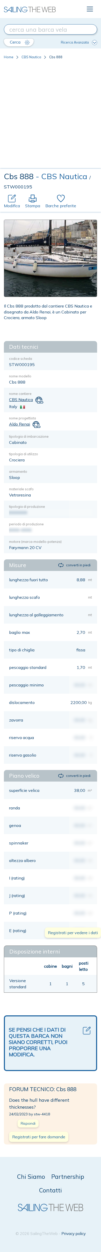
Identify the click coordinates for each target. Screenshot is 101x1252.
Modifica (12, 205)
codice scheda (20, 358)
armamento (18, 471)
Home (8, 57)
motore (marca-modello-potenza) (35, 542)
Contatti (50, 1190)
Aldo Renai (19, 424)
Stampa (32, 205)
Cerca (15, 42)
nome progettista (22, 418)
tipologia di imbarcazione (29, 436)
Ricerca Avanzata (75, 42)
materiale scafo (21, 489)
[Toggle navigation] (90, 9)
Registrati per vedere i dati (73, 932)
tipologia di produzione (27, 506)
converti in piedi (78, 565)
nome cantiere (20, 394)
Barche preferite (60, 205)
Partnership (67, 1176)
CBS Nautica (31, 57)
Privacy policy (73, 1233)
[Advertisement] (50, 116)
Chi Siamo (31, 1176)
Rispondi (28, 1123)
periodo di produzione (26, 524)
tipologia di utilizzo (23, 454)
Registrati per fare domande (38, 1136)
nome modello (20, 376)
